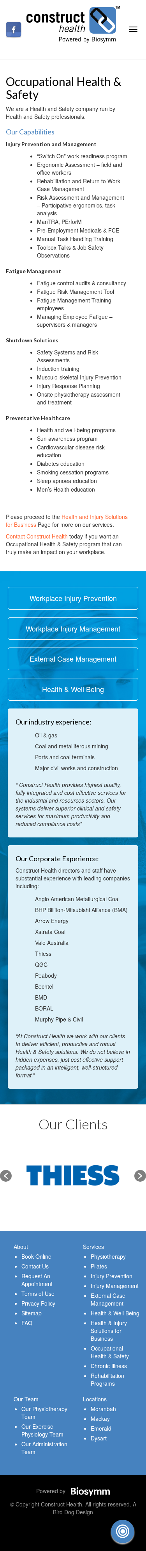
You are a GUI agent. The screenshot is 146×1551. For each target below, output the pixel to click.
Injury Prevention (111, 1276)
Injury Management (115, 1286)
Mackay (100, 1418)
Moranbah (103, 1409)
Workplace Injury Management (73, 628)
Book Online (36, 1256)
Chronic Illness (109, 1366)
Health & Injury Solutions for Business (109, 1330)
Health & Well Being (73, 689)
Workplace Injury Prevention (73, 598)
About (21, 1246)
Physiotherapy (108, 1256)
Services (93, 1246)
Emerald (101, 1428)
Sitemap (31, 1313)
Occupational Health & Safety (110, 1352)
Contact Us (35, 1266)
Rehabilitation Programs (107, 1379)
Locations (95, 1399)
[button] (6, 1176)
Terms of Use (38, 1293)
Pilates (99, 1266)
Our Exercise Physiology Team (42, 1430)
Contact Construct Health (37, 536)
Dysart (99, 1438)
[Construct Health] (73, 23)
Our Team (26, 1399)
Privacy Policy (38, 1303)
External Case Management (73, 658)
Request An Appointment (37, 1280)
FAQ (26, 1323)
